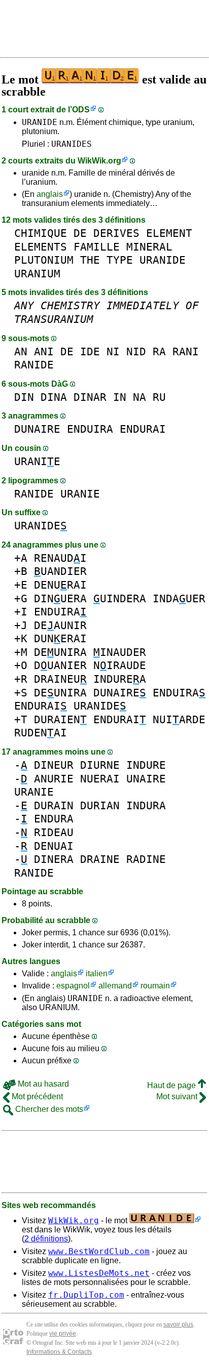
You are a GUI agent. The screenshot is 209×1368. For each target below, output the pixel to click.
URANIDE (39, 122)
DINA (54, 397)
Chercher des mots (48, 1109)
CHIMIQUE (40, 233)
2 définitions (46, 1238)
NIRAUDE (119, 665)
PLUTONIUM (44, 260)
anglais (50, 194)
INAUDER (119, 652)
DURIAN (100, 805)
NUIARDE (179, 719)
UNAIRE (146, 778)
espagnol (73, 985)
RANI (185, 351)
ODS (81, 109)
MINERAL (149, 246)
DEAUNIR (60, 625)
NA (139, 397)
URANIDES (71, 144)
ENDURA (54, 818)
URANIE (37, 461)
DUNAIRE (37, 429)
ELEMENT (169, 233)
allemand (115, 985)
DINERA (54, 859)
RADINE (146, 859)
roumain (155, 985)
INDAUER (179, 598)
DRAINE (100, 859)
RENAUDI (60, 558)
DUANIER (60, 665)
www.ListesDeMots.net (99, 1273)
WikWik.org (99, 160)
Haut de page (172, 1085)
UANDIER (60, 571)
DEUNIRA (60, 652)
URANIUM (37, 273)
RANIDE (34, 364)
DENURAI (60, 584)
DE (80, 233)
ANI (44, 351)
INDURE (146, 765)
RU (159, 397)
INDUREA (119, 679)
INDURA (146, 805)
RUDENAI (40, 732)
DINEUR (54, 765)
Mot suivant (177, 1096)
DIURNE (100, 765)
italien (97, 973)
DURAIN (54, 805)
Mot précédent (36, 1096)
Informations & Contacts (59, 1351)
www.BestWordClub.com (99, 1251)
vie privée (62, 1333)
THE (90, 260)
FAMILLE (97, 246)
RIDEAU (54, 832)
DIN (24, 397)
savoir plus (178, 1324)
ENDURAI (143, 429)
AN (20, 351)
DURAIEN (60, 719)
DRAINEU (60, 679)
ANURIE (54, 778)
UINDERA (119, 598)
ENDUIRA (90, 429)
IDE (90, 351)
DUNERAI (60, 638)
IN (119, 397)
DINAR (90, 397)
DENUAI (54, 846)
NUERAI (100, 778)
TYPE (120, 260)
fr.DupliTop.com (86, 1295)
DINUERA (60, 598)
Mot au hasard (42, 1084)
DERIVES (116, 233)
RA (159, 351)
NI (113, 351)
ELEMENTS (40, 246)
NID (136, 351)
